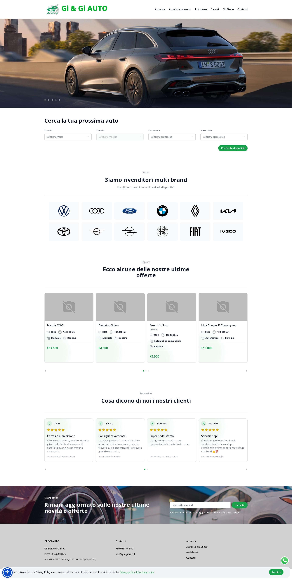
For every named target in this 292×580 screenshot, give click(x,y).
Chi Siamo (228, 9)
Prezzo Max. (206, 130)
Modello (100, 130)
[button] (7, 572)
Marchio (48, 130)
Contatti (242, 9)
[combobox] (68, 137)
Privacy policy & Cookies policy (137, 572)
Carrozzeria (154, 130)
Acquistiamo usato (180, 9)
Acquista (160, 9)
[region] (146, 332)
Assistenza (201, 9)
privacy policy (232, 512)
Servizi (215, 9)
